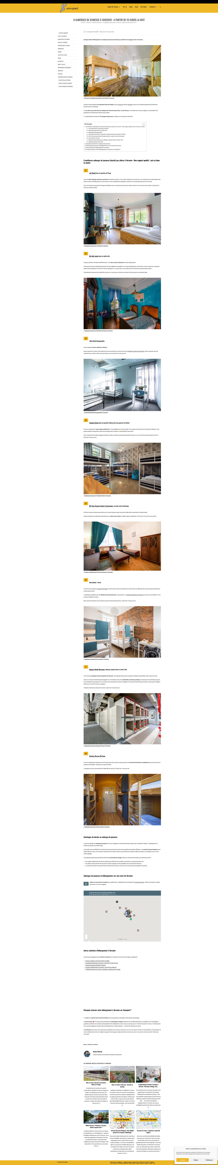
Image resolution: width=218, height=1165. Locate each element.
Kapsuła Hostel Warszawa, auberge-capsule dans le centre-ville (106, 140)
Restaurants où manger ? (64, 67)
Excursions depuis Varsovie (65, 77)
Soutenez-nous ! (113, 1162)
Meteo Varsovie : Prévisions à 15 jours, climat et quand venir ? (96, 1126)
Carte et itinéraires (113, 1163)
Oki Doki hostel (93, 256)
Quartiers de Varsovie (64, 39)
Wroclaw (130, 104)
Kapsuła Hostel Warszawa (97, 669)
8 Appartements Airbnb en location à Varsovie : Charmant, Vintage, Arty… (148, 1085)
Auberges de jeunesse (127, 1162)
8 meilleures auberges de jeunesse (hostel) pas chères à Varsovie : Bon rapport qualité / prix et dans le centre (115, 126)
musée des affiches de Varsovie (134, 595)
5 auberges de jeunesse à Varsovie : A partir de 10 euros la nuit (101, 963)
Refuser (196, 1160)
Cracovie (120, 104)
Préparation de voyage (64, 45)
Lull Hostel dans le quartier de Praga (98, 128)
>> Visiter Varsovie (63, 33)
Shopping (60, 71)
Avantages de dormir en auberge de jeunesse (98, 143)
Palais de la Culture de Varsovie (136, 351)
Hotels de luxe (142, 1162)
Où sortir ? (61, 61)
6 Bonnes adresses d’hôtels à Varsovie (95, 965)
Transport (151, 1162)
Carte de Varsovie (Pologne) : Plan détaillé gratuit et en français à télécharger (122, 1131)
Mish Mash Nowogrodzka (95, 132)
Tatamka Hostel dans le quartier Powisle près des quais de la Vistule (107, 134)
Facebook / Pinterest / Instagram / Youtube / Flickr (145, 1163)
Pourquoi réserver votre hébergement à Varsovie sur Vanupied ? (103, 149)
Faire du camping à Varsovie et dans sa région (97, 961)
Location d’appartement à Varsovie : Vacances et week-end (100, 967)
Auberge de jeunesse (93, 1044)
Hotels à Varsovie (62, 42)
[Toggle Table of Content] (143, 124)
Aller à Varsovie (62, 36)
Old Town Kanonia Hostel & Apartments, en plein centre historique (106, 136)
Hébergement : (120, 1162)
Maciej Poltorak (92, 31)
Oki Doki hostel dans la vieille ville (98, 130)
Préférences (209, 1160)
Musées (60, 52)
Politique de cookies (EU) (123, 1163)
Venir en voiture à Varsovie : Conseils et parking (122, 1086)
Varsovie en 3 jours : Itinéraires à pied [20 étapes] (148, 1131)
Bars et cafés (61, 64)
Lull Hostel (92, 173)
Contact (147, 1162)
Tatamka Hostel (94, 423)
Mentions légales (132, 1163)
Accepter (182, 1160)
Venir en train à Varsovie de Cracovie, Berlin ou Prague (96, 1084)
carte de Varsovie (139, 882)
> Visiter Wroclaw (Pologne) (65, 86)
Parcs (59, 58)
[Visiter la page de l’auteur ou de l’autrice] (87, 1054)
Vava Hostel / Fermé (94, 138)
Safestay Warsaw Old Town (96, 142)
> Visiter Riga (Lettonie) (64, 80)
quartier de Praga (102, 589)
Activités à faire (62, 55)
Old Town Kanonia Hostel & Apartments (101, 506)
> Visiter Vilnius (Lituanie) (65, 83)
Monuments (61, 49)
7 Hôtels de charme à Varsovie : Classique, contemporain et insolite (102, 969)
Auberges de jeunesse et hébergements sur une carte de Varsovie (103, 145)
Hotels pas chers (136, 1162)
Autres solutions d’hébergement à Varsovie (97, 147)
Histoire (60, 74)
